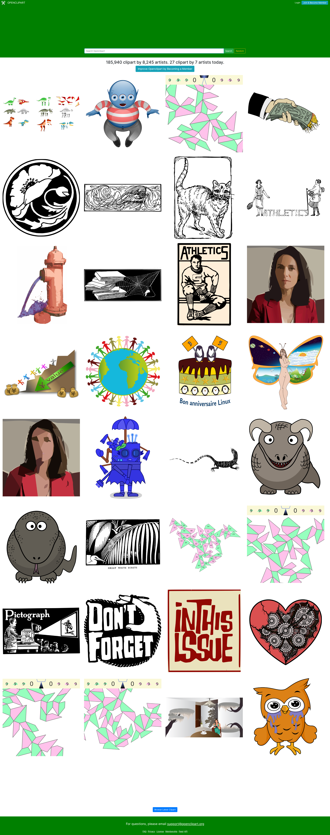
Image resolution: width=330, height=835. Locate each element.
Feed (181, 831)
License (160, 831)
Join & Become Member (314, 2)
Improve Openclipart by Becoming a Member (165, 68)
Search (228, 51)
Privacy (151, 831)
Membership (171, 831)
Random (240, 51)
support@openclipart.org (185, 824)
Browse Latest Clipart (165, 809)
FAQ (144, 831)
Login (297, 2)
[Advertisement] (165, 27)
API (185, 831)
